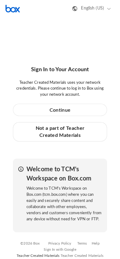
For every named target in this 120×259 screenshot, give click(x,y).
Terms (82, 243)
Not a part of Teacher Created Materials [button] (60, 131)
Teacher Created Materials (82, 255)
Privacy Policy (59, 243)
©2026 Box (30, 243)
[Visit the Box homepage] (12, 9)
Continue (60, 110)
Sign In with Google (60, 249)
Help (96, 243)
